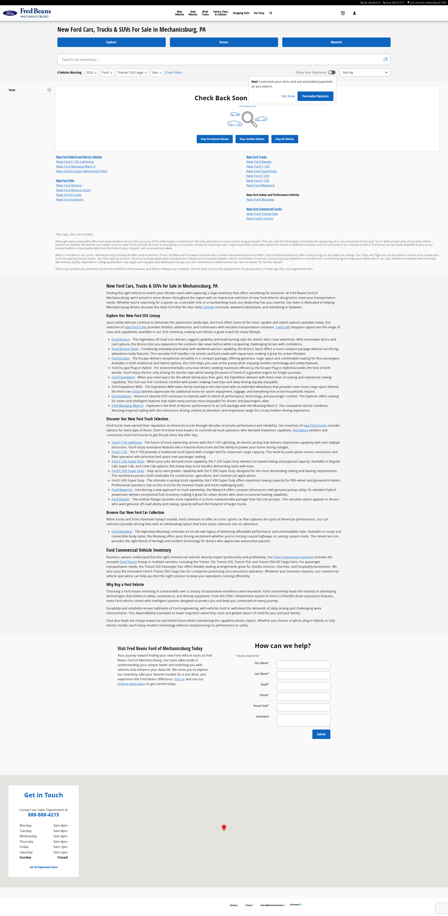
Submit (321, 734)
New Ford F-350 (257, 180)
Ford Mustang (122, 531)
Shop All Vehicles (284, 139)
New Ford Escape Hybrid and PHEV (81, 171)
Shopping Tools (241, 13)
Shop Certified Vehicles (252, 139)
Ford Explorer (121, 396)
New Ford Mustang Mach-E (76, 166)
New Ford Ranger (259, 162)
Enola (136, 391)
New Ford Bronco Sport (73, 190)
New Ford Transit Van (262, 214)
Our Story (259, 13)
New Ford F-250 (257, 176)
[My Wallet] (343, 13)
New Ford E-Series (259, 218)
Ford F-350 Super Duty (128, 471)
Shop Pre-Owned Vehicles (215, 139)
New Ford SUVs (65, 180)
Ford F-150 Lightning (127, 442)
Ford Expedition (123, 377)
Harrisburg (300, 430)
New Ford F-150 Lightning (75, 162)
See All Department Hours (44, 867)
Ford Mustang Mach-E (128, 405)
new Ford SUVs (135, 327)
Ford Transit (128, 562)
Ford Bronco (121, 339)
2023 (89, 72)
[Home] (10, 13)
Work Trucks (205, 13)
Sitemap (233, 905)
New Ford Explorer (69, 199)
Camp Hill (283, 327)
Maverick (336, 42)
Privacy (248, 905)
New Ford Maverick (260, 185)
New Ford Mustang (260, 199)
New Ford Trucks (256, 157)
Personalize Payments (315, 96)
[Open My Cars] (353, 13)
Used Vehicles (192, 13)
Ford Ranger (121, 499)
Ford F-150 (119, 452)
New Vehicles (179, 13)
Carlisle (208, 307)
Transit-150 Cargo (130, 72)
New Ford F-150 (257, 166)
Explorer (111, 42)
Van (155, 72)
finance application (132, 684)
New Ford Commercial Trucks (264, 209)
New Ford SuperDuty (261, 171)
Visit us (179, 679)
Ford (105, 72)
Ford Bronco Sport (125, 349)
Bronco (224, 42)
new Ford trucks (315, 425)
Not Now (288, 96)
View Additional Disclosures (272, 905)
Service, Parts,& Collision (220, 13)
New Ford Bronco (69, 185)
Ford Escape (121, 358)
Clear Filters (174, 72)
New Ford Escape (69, 195)
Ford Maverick (122, 490)
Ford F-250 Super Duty (128, 461)
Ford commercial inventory (294, 557)
